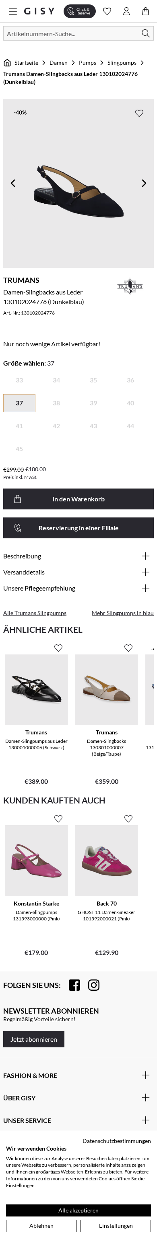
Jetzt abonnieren (33, 1039)
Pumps (87, 62)
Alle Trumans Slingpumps (34, 612)
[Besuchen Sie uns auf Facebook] (70, 985)
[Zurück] (13, 183)
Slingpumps (121, 62)
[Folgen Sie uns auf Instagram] (89, 985)
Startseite (26, 62)
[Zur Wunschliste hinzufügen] (139, 113)
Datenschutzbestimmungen (117, 1140)
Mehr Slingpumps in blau (123, 612)
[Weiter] (144, 183)
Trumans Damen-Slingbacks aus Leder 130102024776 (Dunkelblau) (70, 77)
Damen (59, 62)
